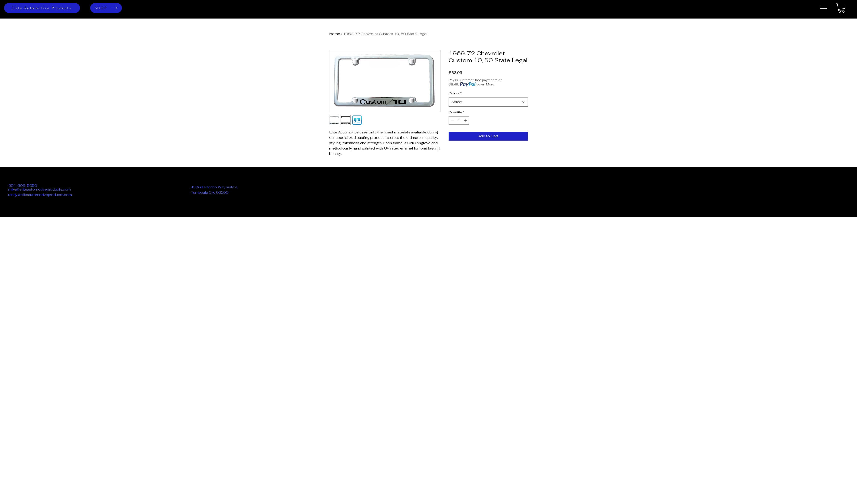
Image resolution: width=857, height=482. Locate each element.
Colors (455, 93)
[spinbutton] (459, 120)
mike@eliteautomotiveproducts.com (39, 189)
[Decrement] (452, 120)
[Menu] (823, 8)
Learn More (485, 84)
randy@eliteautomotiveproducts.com (40, 194)
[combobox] (488, 102)
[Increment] (465, 120)
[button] (841, 8)
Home (334, 33)
